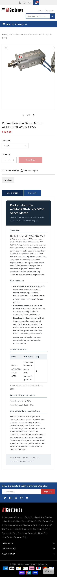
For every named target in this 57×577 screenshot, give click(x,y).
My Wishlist (25, 2)
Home (4, 34)
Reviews (32, 193)
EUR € (40, 10)
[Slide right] (33, 115)
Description (12, 193)
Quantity (6, 154)
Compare (29, 2)
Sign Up (48, 492)
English (49, 10)
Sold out (30, 160)
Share (9, 180)
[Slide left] (23, 115)
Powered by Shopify (38, 564)
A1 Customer (23, 564)
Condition (6, 140)
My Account (19, 2)
